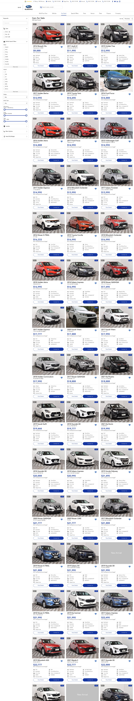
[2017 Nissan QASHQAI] (82, 364)
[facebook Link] (113, 1)
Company (118, 13)
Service (92, 13)
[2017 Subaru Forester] (116, 175)
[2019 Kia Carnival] (82, 600)
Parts (84, 13)
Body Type (6, 100)
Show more (15, 66)
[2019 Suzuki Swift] (48, 411)
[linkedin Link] (117, 1)
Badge (5, 94)
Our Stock (63, 13)
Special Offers (74, 13)
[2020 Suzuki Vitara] (82, 317)
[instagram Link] (120, 1)
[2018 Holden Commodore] (48, 364)
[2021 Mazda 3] (82, 647)
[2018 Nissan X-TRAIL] (48, 600)
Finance (109, 13)
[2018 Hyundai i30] (82, 411)
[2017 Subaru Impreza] (116, 600)
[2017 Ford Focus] (82, 128)
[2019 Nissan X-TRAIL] (48, 553)
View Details (41, 65)
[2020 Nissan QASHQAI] (48, 506)
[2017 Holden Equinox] (48, 175)
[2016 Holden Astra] (48, 128)
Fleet (100, 13)
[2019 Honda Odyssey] (116, 458)
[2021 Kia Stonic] (116, 411)
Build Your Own (43, 13)
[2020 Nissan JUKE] (82, 506)
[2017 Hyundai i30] (116, 647)
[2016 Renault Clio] (48, 33)
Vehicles (54, 13)
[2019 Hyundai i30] (116, 553)
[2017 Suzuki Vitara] (116, 317)
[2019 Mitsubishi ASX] (48, 647)
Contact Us (56, 65)
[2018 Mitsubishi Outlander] (116, 222)
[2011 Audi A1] (82, 33)
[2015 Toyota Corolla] (82, 222)
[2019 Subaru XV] (82, 553)
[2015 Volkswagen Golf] (116, 128)
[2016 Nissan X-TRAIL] (48, 222)
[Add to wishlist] (61, 47)
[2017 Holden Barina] (48, 81)
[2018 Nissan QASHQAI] (116, 270)
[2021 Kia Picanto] (116, 364)
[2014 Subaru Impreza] (82, 270)
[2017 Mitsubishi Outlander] (116, 506)
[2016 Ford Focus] (116, 81)
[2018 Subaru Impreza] (82, 458)
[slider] (4, 110)
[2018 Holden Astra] (48, 270)
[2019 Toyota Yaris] (82, 81)
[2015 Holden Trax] (116, 33)
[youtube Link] (115, 1)
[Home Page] (25, 7)
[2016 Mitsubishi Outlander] (82, 175)
